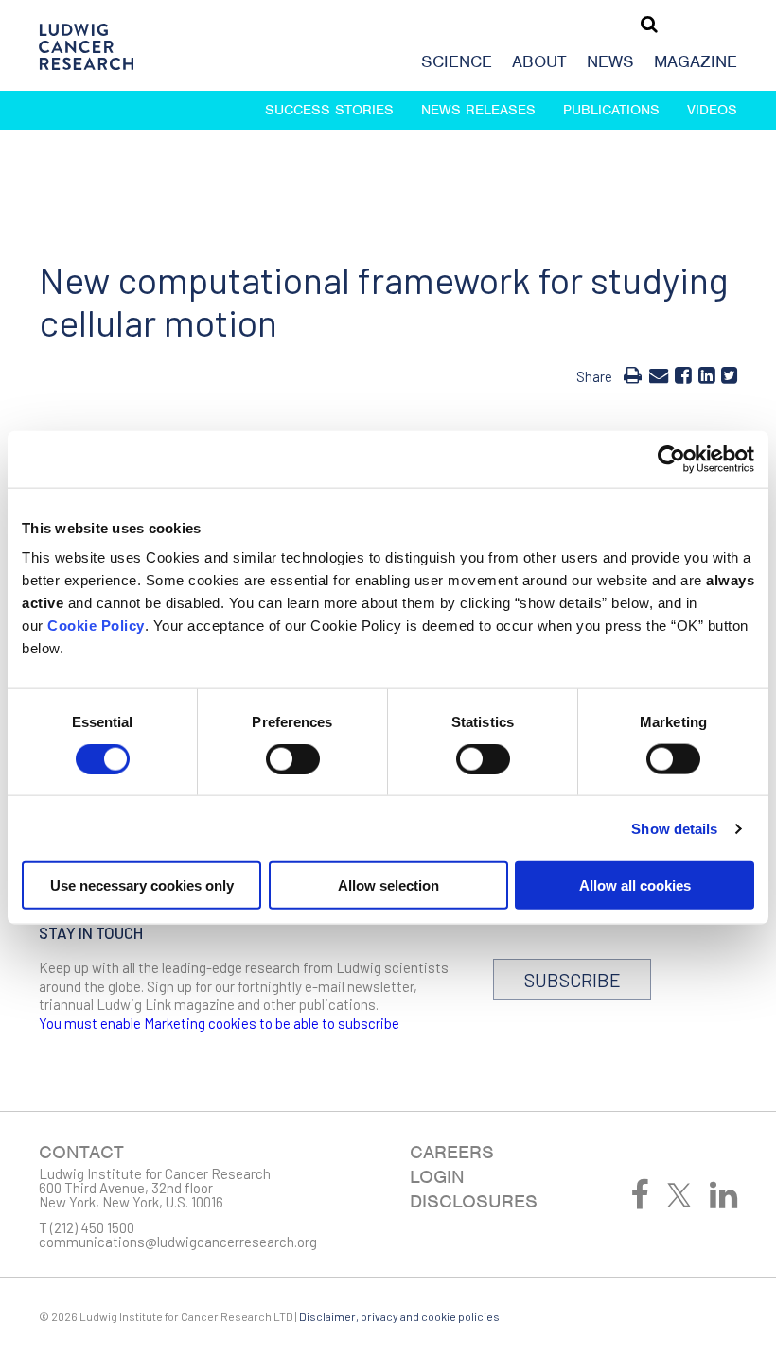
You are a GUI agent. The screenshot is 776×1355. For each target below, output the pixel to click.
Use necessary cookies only (142, 885)
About (539, 61)
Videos (712, 109)
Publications (611, 109)
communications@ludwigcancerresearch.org (178, 1241)
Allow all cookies (635, 885)
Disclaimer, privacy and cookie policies (399, 1316)
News (610, 61)
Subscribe (572, 979)
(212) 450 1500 (92, 1227)
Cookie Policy (96, 625)
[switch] (293, 758)
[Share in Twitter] (729, 374)
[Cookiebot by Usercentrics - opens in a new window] (671, 458)
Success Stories (329, 109)
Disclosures (474, 1201)
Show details (674, 828)
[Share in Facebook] (683, 374)
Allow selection (388, 885)
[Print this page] (633, 374)
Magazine (695, 61)
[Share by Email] (658, 374)
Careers (452, 1152)
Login (437, 1177)
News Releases (478, 109)
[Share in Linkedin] (706, 374)
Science (456, 61)
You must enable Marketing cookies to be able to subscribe (219, 1023)
